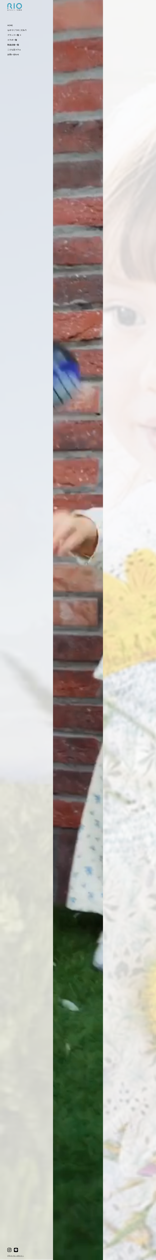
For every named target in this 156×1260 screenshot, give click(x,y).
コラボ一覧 (12, 40)
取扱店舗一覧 (13, 45)
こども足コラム (14, 50)
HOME (10, 25)
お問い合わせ (13, 54)
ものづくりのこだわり (17, 30)
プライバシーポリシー (15, 1256)
